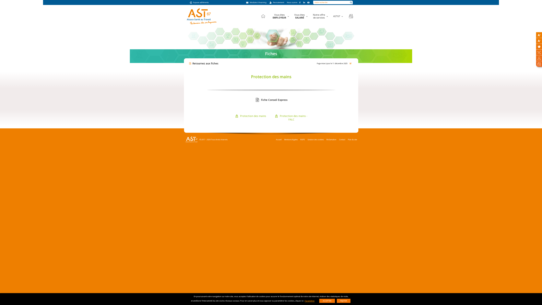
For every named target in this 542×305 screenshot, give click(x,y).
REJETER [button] (343, 300)
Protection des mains (252, 116)
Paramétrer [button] (310, 300)
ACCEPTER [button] (327, 300)
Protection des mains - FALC (293, 117)
